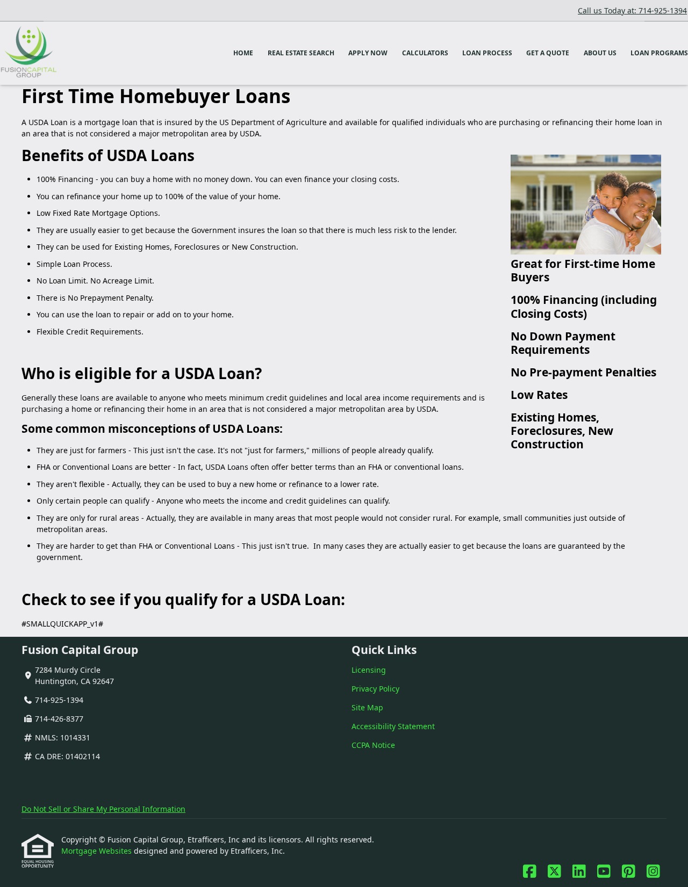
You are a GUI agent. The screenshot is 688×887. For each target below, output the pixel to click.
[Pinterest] (628, 871)
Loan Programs (659, 52)
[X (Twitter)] (554, 871)
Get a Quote (547, 52)
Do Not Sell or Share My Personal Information (103, 809)
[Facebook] (529, 871)
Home (243, 52)
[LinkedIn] (579, 871)
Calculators (425, 52)
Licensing (369, 670)
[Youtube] (603, 871)
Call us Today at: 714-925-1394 (632, 10)
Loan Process (487, 52)
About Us (600, 52)
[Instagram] (653, 871)
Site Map (367, 707)
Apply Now (368, 52)
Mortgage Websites (97, 851)
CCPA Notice (373, 745)
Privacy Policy (375, 689)
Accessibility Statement (393, 726)
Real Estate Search (301, 52)
